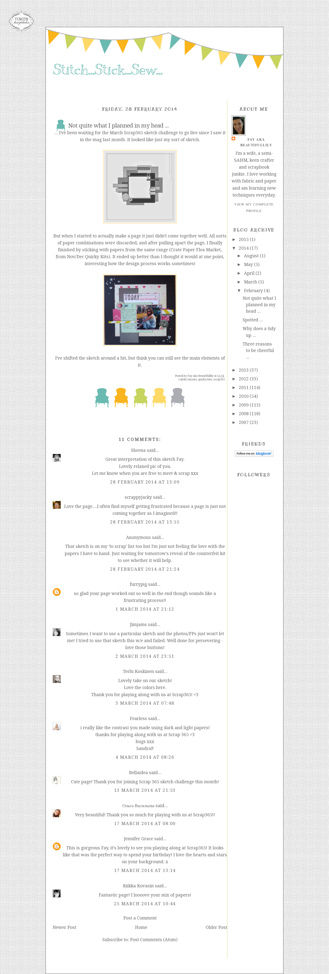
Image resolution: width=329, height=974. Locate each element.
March (251, 282)
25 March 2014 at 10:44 (145, 903)
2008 (244, 413)
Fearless (138, 718)
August (252, 255)
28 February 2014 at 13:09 (145, 482)
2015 (244, 239)
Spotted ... (253, 320)
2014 (244, 248)
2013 (244, 370)
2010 (244, 396)
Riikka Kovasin (138, 885)
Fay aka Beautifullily (256, 142)
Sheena (138, 450)
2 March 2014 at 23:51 (144, 656)
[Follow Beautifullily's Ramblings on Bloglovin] (254, 455)
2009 (244, 405)
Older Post (216, 927)
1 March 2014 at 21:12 (144, 609)
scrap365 (219, 379)
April (250, 273)
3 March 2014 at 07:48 (144, 703)
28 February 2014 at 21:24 (145, 569)
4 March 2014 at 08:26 (144, 757)
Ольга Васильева (138, 805)
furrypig (138, 584)
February (254, 290)
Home (141, 927)
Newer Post (64, 927)
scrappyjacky (138, 497)
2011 (244, 387)
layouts (192, 379)
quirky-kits (205, 379)
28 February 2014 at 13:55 (145, 522)
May (249, 264)
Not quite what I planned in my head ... (259, 305)
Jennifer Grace (138, 838)
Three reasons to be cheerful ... (258, 350)
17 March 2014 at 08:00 (145, 823)
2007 (244, 422)
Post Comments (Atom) (153, 939)
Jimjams (138, 624)
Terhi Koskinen (138, 671)
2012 (244, 378)
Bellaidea (138, 772)
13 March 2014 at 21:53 (145, 790)
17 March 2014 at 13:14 (145, 870)
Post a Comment (140, 918)
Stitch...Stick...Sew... (107, 69)
